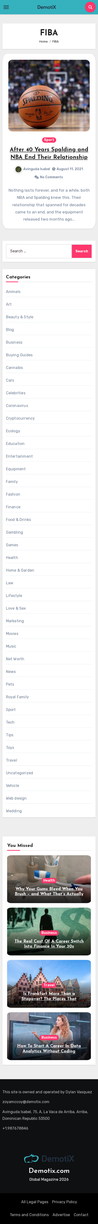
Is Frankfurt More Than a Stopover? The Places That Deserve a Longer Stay (49, 999)
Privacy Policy (64, 1202)
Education (15, 443)
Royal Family (17, 697)
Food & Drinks (18, 519)
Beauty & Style (20, 317)
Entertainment (19, 456)
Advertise (61, 1215)
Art (9, 304)
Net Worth (15, 659)
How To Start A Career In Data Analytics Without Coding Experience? (49, 1051)
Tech (10, 722)
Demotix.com (49, 1171)
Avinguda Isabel (36, 169)
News (11, 671)
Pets (10, 684)
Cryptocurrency (20, 418)
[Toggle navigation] (6, 7)
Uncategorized (19, 773)
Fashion (13, 494)
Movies (12, 633)
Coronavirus (17, 405)
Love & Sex (16, 608)
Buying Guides (19, 355)
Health (12, 557)
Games (12, 545)
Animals (13, 291)
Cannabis (14, 367)
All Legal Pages (34, 1202)
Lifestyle (14, 595)
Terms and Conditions (29, 1215)
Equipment (16, 469)
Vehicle (12, 785)
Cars (10, 380)
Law (10, 583)
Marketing (15, 621)
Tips (10, 735)
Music (11, 646)
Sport (49, 140)
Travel (11, 760)
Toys (10, 747)
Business (14, 342)
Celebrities (15, 393)
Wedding (14, 811)
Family (12, 481)
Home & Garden (20, 570)
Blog (10, 329)
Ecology (13, 431)
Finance (13, 507)
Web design (16, 798)
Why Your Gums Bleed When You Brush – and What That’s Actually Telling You (49, 894)
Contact (81, 1215)
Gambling (14, 532)
